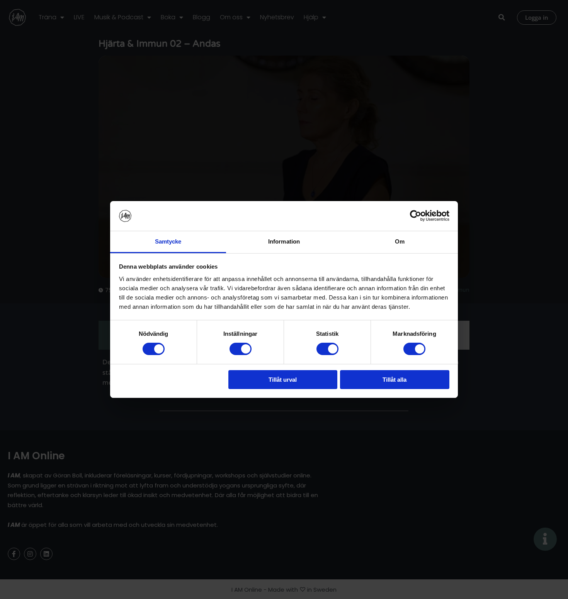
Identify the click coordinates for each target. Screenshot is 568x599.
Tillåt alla (394, 379)
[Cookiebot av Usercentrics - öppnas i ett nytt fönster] (415, 216)
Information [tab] (284, 241)
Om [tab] (400, 241)
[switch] (241, 349)
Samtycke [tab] (168, 241)
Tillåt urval (283, 379)
